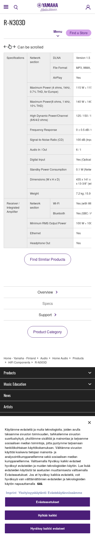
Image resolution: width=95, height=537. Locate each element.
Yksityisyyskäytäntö (32, 492)
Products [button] (10, 372)
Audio (44, 358)
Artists (8, 406)
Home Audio (60, 358)
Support (45, 314)
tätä (39, 483)
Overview (45, 292)
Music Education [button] (15, 384)
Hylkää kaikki (47, 515)
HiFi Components (19, 362)
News (7, 395)
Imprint (11, 492)
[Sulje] (89, 422)
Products (78, 358)
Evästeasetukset (47, 502)
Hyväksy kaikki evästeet (47, 528)
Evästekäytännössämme (65, 492)
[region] (47, 476)
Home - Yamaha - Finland (20, 358)
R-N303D (41, 362)
